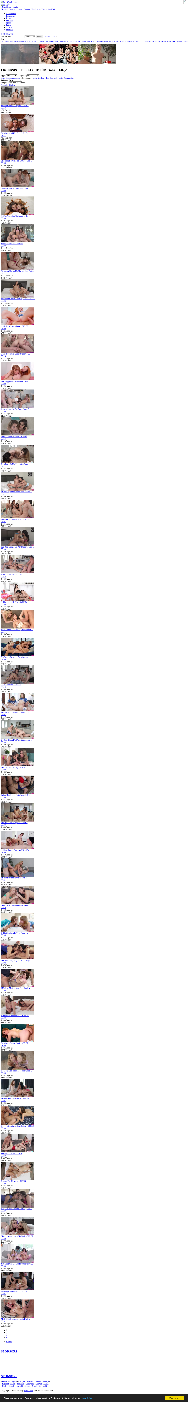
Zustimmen (174, 1398)
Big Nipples (21, 41)
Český (4, 1386)
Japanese (20, 1384)
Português (30, 1384)
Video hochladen (8, 85)
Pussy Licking (181, 41)
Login (15, 7)
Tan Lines (122, 41)
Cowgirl (41, 41)
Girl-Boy (81, 41)
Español (5, 1384)
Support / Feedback (32, 9)
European (138, 41)
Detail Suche (50, 36)
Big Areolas (5, 41)
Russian (30, 1381)
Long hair (115, 41)
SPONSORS (9, 1351)
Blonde (128, 41)
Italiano (27, 1386)
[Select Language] (94, 4)
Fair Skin (145, 41)
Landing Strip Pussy (104, 41)
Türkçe (46, 1381)
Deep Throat (59, 41)
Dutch (45, 1384)
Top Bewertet (51, 78)
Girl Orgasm (73, 41)
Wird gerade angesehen (10, 78)
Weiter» (9, 1342)
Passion (168, 41)
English (13, 1381)
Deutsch (5, 1381)
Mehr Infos (87, 1398)
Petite (174, 41)
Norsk (34, 1386)
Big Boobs (13, 41)
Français (21, 1381)
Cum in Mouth (50, 41)
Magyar (39, 1384)
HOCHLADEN (7, 34)
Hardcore (94, 41)
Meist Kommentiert (66, 78)
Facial (66, 41)
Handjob (87, 41)
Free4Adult (28, 1390)
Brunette (35, 41)
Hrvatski (19, 1386)
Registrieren (6, 7)
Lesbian (157, 41)
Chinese (38, 1381)
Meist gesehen (38, 78)
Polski (12, 1384)
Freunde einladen (15, 9)
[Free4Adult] (9, 2)
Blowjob (29, 41)
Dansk (11, 1386)
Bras (132, 41)
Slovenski (43, 1386)
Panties (163, 41)
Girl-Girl (151, 41)
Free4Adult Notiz (48, 9)
